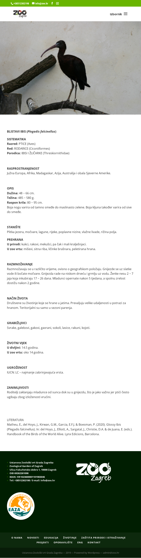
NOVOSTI (33, 537)
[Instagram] (57, 3)
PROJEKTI (43, 542)
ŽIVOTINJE (70, 537)
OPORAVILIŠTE (63, 542)
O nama (16, 537)
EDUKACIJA (51, 537)
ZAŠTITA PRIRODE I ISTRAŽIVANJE (103, 537)
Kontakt (94, 542)
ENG (80, 542)
